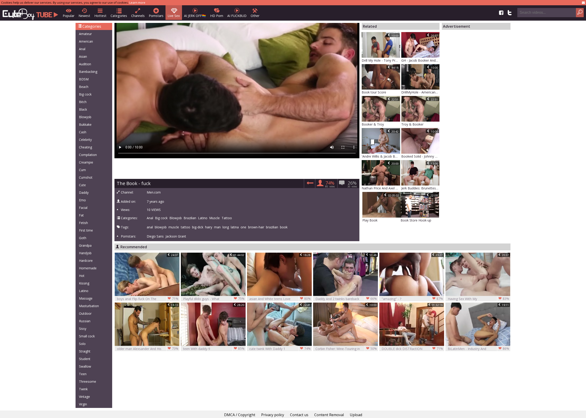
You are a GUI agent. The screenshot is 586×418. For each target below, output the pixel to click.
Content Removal (329, 415)
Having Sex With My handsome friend (478, 298)
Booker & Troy (373, 124)
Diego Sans (155, 236)
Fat (81, 215)
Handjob (85, 253)
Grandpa (85, 245)
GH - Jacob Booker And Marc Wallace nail (420, 60)
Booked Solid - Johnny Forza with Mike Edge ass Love (420, 156)
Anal (82, 49)
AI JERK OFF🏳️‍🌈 (195, 16)
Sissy (82, 328)
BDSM (84, 79)
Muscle (214, 218)
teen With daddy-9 (213, 348)
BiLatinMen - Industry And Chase (478, 348)
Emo (82, 200)
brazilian (272, 227)
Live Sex (174, 16)
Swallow (85, 366)
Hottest (100, 16)
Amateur (85, 34)
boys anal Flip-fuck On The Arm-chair (147, 298)
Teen (83, 374)
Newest (84, 16)
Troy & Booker (412, 124)
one (243, 227)
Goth (82, 238)
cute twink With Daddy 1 (280, 348)
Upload (356, 415)
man (217, 227)
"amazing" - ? (412, 298)
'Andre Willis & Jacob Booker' (381, 156)
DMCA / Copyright (239, 415)
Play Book (369, 220)
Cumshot (85, 177)
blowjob (161, 227)
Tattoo (227, 218)
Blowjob (85, 117)
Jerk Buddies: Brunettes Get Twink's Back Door (420, 188)
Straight (84, 351)
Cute (82, 185)
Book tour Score (374, 92)
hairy (208, 227)
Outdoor (85, 313)
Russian (84, 321)
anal (150, 227)
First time (86, 230)
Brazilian (190, 218)
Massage (85, 298)
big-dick (197, 227)
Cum (82, 170)
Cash (82, 132)
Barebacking (88, 71)
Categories (119, 16)
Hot (81, 275)
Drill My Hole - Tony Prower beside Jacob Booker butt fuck (381, 60)
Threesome (87, 381)
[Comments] (309, 184)
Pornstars (156, 16)
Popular (68, 16)
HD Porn (216, 16)
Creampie (86, 162)
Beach (83, 87)
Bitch (83, 102)
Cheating (85, 147)
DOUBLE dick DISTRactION (412, 348)
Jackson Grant (175, 236)
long (225, 227)
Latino (83, 291)
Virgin (83, 404)
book (284, 227)
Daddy (84, 192)
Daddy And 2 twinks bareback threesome (346, 298)
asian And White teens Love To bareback (280, 298)
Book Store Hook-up (416, 220)
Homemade (88, 268)
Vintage (84, 396)
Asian (83, 56)
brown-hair (256, 227)
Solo (82, 344)
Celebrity (85, 139)
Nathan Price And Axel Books (381, 188)
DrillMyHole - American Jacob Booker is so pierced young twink (420, 92)
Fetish (83, 223)
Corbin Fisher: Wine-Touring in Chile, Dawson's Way (346, 348)
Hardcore (86, 260)
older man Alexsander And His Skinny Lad (147, 348)
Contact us (299, 415)
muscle (173, 227)
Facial (83, 207)
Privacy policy (272, 415)
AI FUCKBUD (237, 16)
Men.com (154, 192)
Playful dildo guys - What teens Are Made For (213, 298)
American (86, 41)
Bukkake (85, 124)
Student (84, 359)
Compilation (88, 155)
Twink (83, 389)
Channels (138, 16)
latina (235, 227)
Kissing (84, 283)
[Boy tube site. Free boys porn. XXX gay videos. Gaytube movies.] (30, 13)
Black (83, 109)
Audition (85, 64)
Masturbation (89, 306)
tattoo (185, 227)
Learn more (137, 2)
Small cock (87, 336)
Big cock (85, 94)
